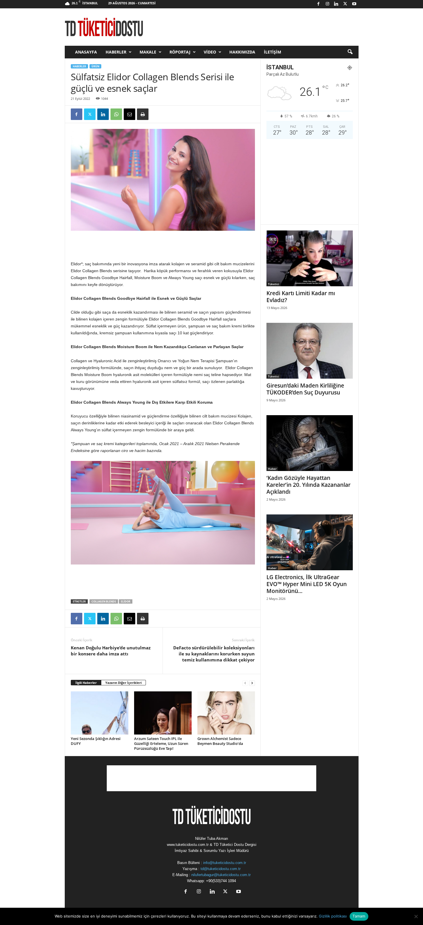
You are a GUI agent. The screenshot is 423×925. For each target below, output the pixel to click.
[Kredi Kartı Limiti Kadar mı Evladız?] (309, 258)
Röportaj (179, 52)
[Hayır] (416, 916)
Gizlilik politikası (333, 916)
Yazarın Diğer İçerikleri (123, 682)
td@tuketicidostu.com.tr (221, 869)
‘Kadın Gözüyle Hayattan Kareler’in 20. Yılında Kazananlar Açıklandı (308, 484)
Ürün (95, 66)
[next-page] (252, 683)
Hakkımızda (242, 52)
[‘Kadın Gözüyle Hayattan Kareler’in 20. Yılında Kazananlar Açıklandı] (309, 443)
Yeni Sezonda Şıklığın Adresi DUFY (96, 741)
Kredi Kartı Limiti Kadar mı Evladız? (300, 296)
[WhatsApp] (116, 114)
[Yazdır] (142, 114)
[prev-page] (245, 683)
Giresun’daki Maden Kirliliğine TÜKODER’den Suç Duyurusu (305, 389)
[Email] (129, 114)
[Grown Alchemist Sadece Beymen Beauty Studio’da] (226, 713)
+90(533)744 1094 (221, 881)
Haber (272, 469)
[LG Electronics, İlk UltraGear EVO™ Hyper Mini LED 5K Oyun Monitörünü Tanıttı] (309, 542)
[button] (350, 52)
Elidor (125, 601)
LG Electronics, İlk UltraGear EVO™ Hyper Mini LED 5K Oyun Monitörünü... (306, 584)
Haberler (116, 52)
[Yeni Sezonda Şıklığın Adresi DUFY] (99, 713)
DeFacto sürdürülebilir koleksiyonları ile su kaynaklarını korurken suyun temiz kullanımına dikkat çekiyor (214, 654)
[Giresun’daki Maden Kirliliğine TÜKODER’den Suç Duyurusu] (309, 351)
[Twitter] (345, 4)
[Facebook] (318, 4)
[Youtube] (354, 4)
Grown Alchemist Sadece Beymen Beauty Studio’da (220, 741)
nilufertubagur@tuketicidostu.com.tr (221, 875)
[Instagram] (327, 4)
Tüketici (273, 284)
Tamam (358, 916)
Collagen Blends (104, 601)
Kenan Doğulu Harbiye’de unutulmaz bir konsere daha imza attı (110, 651)
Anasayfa (86, 52)
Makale (148, 52)
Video (210, 52)
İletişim (272, 52)
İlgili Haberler (86, 682)
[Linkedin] (336, 4)
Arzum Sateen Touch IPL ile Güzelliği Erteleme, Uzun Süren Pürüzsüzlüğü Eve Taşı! (161, 743)
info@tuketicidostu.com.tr (224, 863)
